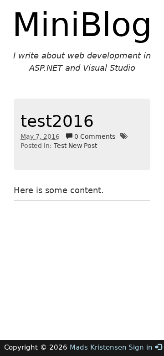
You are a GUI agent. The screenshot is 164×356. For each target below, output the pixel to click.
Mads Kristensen (98, 347)
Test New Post (75, 145)
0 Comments (93, 136)
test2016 (57, 121)
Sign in (141, 347)
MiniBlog (82, 24)
